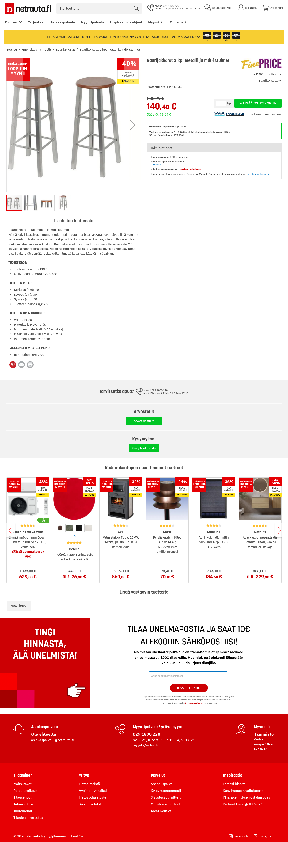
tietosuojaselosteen (195, 702)
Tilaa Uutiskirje (188, 688)
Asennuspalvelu (163, 784)
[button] (14, 125)
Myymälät (156, 22)
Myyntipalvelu (92, 22)
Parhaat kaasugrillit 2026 (243, 804)
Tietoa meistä (89, 784)
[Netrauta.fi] (28, 8)
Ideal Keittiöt (161, 811)
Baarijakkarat (66, 49)
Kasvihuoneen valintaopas (243, 790)
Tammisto (264, 734)
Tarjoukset (36, 22)
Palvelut (158, 775)
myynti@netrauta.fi (148, 745)
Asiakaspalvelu (63, 22)
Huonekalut (30, 49)
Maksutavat (22, 784)
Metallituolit (19, 606)
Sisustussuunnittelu (166, 797)
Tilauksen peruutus (28, 817)
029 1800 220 (146, 734)
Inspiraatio (232, 775)
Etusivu (12, 49)
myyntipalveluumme (258, 174)
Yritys (84, 775)
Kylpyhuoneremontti (166, 790)
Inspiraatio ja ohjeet (126, 22)
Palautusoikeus (25, 790)
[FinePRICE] (261, 64)
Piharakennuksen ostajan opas (246, 797)
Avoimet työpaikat (93, 790)
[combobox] (99, 8)
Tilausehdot (22, 797)
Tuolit (47, 49)
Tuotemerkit (179, 22)
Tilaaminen (23, 775)
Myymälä (262, 727)
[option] (60, 528)
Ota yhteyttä (43, 734)
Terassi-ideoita (234, 784)
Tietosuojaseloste (92, 797)
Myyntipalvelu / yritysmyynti (158, 727)
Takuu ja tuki (23, 804)
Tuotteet (11, 22)
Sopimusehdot (90, 804)
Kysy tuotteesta (144, 448)
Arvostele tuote (144, 421)
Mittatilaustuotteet (165, 804)
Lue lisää (156, 164)
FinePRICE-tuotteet (264, 74)
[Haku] (136, 8)
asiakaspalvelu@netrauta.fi (52, 740)
